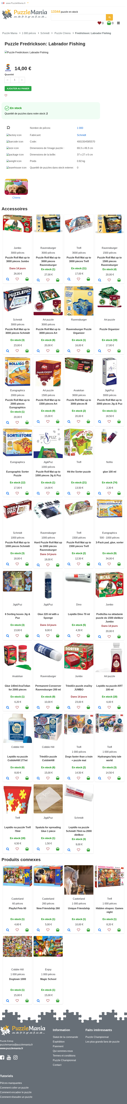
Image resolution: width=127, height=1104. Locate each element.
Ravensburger (48, 248)
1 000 (80, 128)
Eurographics (17, 390)
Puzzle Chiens (63, 33)
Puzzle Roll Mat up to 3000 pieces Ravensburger (48, 261)
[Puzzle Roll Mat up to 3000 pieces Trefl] (69, 279)
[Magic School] (38, 1001)
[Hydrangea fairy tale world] (99, 779)
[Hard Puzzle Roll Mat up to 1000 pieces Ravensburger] (38, 565)
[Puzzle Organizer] (99, 351)
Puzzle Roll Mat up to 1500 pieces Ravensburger (109, 261)
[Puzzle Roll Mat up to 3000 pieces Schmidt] (7, 351)
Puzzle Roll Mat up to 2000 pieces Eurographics (17, 404)
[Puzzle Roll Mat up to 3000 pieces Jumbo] (7, 279)
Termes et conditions (64, 1055)
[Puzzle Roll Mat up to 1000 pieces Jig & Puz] (38, 494)
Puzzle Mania (9, 33)
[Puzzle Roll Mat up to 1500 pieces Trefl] (69, 564)
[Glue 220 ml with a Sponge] (38, 636)
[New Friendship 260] (38, 930)
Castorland (17, 898)
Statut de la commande (65, 1037)
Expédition (59, 1041)
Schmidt (44, 33)
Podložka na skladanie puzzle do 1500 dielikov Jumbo (109, 618)
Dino (78, 604)
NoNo (109, 462)
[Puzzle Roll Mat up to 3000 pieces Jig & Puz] (99, 422)
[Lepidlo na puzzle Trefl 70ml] (7, 849)
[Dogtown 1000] (7, 1001)
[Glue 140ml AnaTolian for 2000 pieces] (7, 708)
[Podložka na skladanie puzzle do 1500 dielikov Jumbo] (99, 637)
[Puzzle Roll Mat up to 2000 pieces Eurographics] (7, 423)
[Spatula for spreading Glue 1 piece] (38, 849)
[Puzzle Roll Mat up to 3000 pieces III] (69, 422)
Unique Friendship (79, 908)
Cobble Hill (17, 747)
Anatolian (79, 390)
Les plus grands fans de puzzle (102, 1041)
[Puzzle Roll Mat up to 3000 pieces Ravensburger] (38, 280)
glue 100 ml (109, 471)
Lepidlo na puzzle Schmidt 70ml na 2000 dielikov (79, 831)
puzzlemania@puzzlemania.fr (16, 1044)
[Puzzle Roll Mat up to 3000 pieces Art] (38, 351)
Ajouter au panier (18, 88)
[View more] (17, 232)
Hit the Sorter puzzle (79, 471)
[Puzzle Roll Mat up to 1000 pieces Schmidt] (7, 564)
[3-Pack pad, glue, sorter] (99, 564)
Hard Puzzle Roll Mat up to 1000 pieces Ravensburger (48, 546)
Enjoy (48, 969)
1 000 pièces (29, 33)
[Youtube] (9, 1059)
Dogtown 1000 (17, 979)
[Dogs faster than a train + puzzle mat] (69, 779)
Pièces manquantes (11, 1083)
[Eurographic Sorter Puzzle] (7, 494)
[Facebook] (2, 1059)
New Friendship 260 (48, 908)
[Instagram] (15, 1059)
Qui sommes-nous (63, 1051)
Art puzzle (48, 319)
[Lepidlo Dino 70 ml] (69, 636)
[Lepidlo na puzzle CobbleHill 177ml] (7, 779)
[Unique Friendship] (69, 930)
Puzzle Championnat (64, 1060)
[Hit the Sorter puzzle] (69, 494)
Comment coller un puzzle (14, 1087)
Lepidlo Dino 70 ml (79, 614)
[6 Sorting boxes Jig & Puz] (7, 636)
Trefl (79, 248)
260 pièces (48, 903)
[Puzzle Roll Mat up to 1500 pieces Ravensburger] (99, 280)
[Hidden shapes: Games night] (99, 930)
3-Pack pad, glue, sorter (109, 542)
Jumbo (17, 248)
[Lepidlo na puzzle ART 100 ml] (99, 708)
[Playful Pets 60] (7, 930)
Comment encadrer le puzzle (16, 1092)
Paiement (58, 1046)
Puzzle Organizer (109, 329)
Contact (57, 1065)
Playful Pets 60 (17, 908)
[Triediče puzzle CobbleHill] (38, 779)
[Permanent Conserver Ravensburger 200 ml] (38, 708)
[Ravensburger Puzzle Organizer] (69, 351)
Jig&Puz (109, 390)
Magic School (48, 979)
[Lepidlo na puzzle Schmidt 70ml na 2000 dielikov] (69, 850)
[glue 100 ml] (99, 494)
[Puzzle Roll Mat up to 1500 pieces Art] (38, 422)
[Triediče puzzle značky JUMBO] (69, 708)
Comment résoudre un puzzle (16, 1097)
